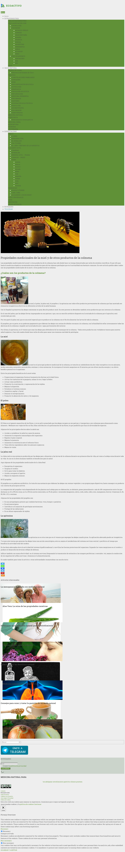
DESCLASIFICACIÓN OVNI (17, 23)
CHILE (17, 49)
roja (16, 174)
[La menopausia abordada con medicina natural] (31, 593)
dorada (17, 169)
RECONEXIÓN (16, 110)
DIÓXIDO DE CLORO (15, 70)
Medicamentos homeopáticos (22, 120)
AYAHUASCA (16, 89)
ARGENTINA (19, 44)
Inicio (6, 16)
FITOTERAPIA (13, 129)
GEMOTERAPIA (17, 113)
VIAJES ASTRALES (15, 204)
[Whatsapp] (2, 566)
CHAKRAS (15, 150)
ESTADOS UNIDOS (21, 30)
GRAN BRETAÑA (21, 35)
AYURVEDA (12, 127)
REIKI (14, 82)
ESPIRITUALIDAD (10, 131)
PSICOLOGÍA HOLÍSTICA (20, 91)
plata (17, 171)
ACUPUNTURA (13, 124)
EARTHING (15, 101)
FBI (16, 63)
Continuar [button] (37, 804)
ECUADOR (19, 51)
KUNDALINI (16, 153)
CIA (16, 61)
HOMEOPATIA (13, 117)
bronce (17, 167)
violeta (17, 162)
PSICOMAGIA (16, 98)
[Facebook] (2, 568)
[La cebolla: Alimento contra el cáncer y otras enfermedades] (32, 729)
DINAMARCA (20, 47)
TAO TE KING (16, 143)
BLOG (10, 66)
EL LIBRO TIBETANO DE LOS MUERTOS (25, 146)
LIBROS (10, 134)
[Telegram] (2, 564)
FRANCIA (18, 40)
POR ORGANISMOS (18, 56)
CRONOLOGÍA (17, 26)
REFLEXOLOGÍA (17, 94)
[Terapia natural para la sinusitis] (32, 651)
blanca (17, 164)
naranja (18, 186)
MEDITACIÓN (12, 202)
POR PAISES (16, 28)
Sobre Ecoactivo (5, 794)
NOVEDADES (8, 207)
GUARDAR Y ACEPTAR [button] (9, 850)
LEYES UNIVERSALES (15, 197)
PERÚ (17, 54)
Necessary (7, 831)
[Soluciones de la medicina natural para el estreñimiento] (31, 632)
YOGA (10, 200)
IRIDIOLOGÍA (16, 106)
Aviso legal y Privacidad (7, 798)
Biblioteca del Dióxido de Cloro (23, 73)
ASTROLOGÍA (16, 87)
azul (16, 183)
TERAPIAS (11, 75)
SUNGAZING (16, 80)
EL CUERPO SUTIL (14, 148)
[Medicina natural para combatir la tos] (32, 690)
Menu (3, 12)
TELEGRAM (8, 209)
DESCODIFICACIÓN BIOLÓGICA (23, 84)
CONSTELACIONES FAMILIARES (23, 77)
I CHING (14, 136)
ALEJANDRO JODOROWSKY (22, 195)
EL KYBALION (17, 141)
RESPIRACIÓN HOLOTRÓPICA (22, 103)
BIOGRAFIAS (12, 188)
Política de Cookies (6, 800)
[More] (3, 575)
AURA (14, 160)
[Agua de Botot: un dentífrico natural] (31, 671)
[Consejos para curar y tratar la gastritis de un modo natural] (31, 709)
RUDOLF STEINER (18, 190)
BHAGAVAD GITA (17, 138)
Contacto (3, 791)
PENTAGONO (19, 58)
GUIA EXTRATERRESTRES (17, 21)
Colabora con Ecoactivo (7, 796)
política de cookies (27, 804)
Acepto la (14, 766)
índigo (17, 178)
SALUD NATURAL (10, 68)
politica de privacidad (18, 766)
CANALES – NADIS (18, 157)
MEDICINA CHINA (14, 122)
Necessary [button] (4, 829)
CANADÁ (18, 33)
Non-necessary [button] (6, 841)
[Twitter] (2, 571)
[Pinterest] (2, 573)
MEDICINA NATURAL (15, 115)
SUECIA (18, 42)
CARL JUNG (16, 193)
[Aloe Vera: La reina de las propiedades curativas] (32, 612)
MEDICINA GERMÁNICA (20, 96)
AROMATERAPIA (18, 108)
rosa (16, 181)
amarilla (18, 176)
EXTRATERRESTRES (11, 18)
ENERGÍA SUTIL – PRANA (21, 155)
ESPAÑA (18, 37)
